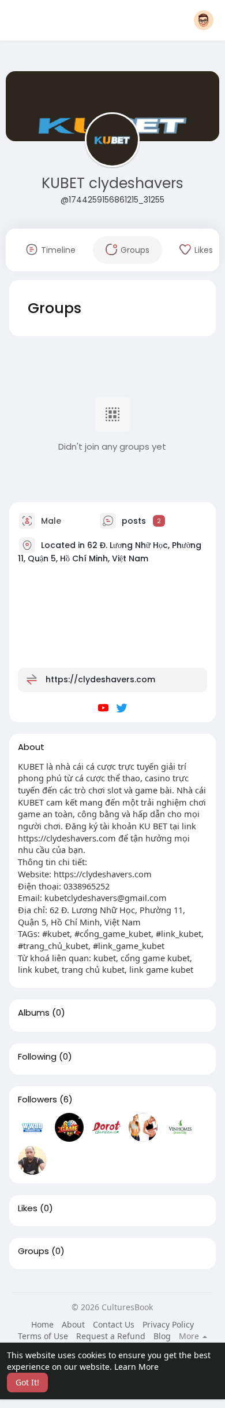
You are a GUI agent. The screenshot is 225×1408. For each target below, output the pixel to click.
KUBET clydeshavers (112, 183)
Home (42, 1324)
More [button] (190, 1336)
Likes (28, 1208)
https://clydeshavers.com (100, 679)
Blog (162, 1335)
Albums (34, 1012)
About (73, 1324)
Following (37, 1056)
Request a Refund (110, 1335)
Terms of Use (43, 1335)
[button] (203, 20)
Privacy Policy (168, 1324)
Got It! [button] (27, 1382)
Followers (37, 1099)
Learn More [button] (136, 1366)
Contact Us (113, 1324)
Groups (33, 1251)
